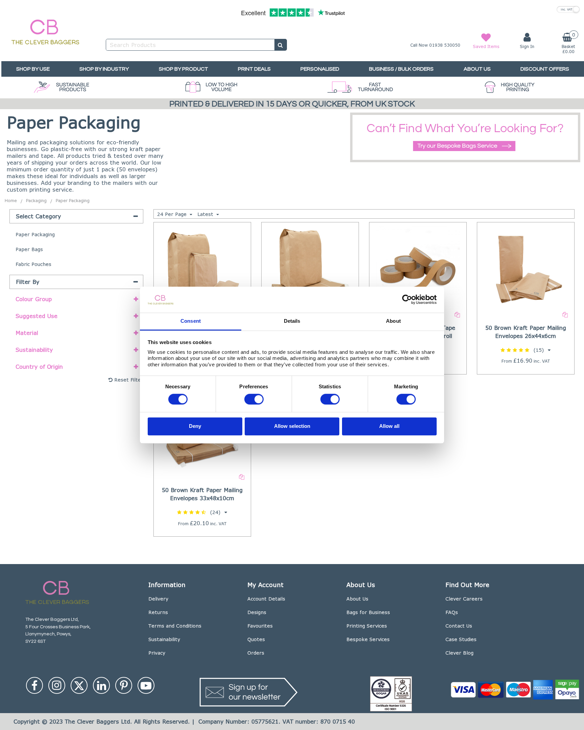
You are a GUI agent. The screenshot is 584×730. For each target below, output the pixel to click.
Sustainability (164, 639)
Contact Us (458, 626)
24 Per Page (172, 214)
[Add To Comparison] (457, 314)
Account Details (266, 599)
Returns (158, 612)
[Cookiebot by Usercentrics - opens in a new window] (407, 300)
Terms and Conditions (174, 626)
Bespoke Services (368, 639)
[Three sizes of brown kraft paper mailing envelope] (202, 267)
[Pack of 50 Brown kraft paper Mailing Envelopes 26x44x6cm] (526, 267)
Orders (255, 653)
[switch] (254, 399)
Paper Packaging (35, 234)
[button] (526, 350)
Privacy (156, 653)
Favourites (260, 626)
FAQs (451, 612)
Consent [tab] (190, 321)
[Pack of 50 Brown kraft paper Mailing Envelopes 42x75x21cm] (310, 267)
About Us (357, 599)
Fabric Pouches (33, 264)
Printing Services (366, 626)
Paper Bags (29, 249)
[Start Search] (280, 45)
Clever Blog (459, 653)
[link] (34, 685)
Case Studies (461, 639)
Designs (256, 612)
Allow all (389, 426)
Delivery (158, 599)
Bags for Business (368, 612)
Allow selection (292, 426)
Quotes (256, 639)
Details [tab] (292, 321)
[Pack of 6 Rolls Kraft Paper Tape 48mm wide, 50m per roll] (418, 267)
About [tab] (393, 321)
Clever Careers (464, 599)
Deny (195, 426)
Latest (206, 214)
